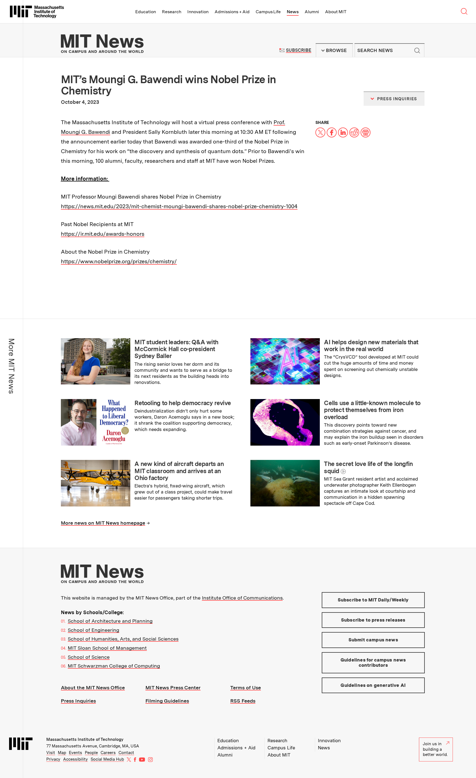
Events (75, 752)
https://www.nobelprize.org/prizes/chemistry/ (119, 261)
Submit (417, 50)
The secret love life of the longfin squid (368, 467)
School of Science (89, 657)
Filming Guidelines (167, 701)
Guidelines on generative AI (373, 685)
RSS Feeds (242, 701)
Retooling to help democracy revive (182, 402)
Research (171, 11)
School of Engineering (93, 630)
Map (62, 752)
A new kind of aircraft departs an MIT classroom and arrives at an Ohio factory (179, 470)
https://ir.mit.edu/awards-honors (102, 234)
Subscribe (298, 50)
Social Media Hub (107, 759)
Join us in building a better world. (435, 749)
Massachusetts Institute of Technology (84, 739)
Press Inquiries (78, 701)
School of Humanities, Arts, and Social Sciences (123, 639)
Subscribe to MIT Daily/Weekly (373, 600)
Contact (126, 752)
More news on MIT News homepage (103, 523)
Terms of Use (245, 687)
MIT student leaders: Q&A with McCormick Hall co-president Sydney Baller (176, 349)
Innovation (198, 11)
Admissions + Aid (232, 11)
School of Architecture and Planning (110, 621)
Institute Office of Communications (242, 598)
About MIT (335, 11)
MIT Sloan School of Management (107, 648)
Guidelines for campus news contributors (373, 662)
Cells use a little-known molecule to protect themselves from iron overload (372, 410)
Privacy (53, 759)
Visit (50, 752)
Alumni (312, 11)
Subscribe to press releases (373, 620)
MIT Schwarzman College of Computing (114, 666)
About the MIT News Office (93, 687)
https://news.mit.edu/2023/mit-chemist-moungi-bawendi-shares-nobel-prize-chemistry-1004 (179, 206)
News (293, 11)
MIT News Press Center (173, 687)
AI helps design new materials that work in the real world (371, 345)
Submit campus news (373, 640)
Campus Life (268, 11)
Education (145, 11)
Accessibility (75, 759)
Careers (108, 752)
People (91, 752)
